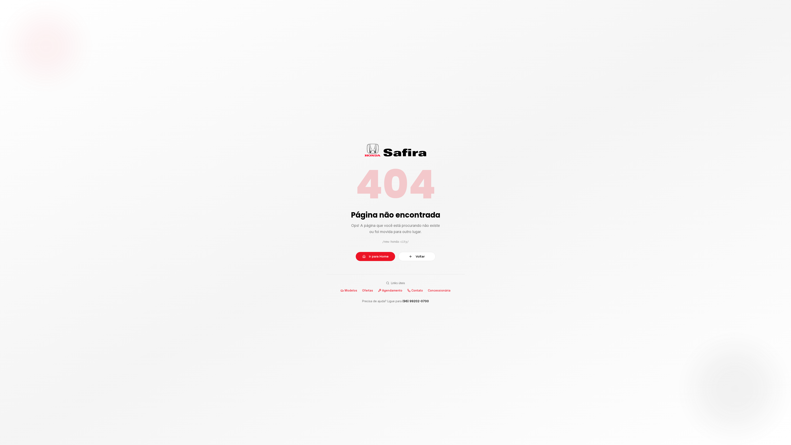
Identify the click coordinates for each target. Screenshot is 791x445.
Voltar (420, 256)
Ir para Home (378, 256)
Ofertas (367, 290)
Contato (417, 290)
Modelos (351, 290)
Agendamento (392, 290)
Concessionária (439, 290)
